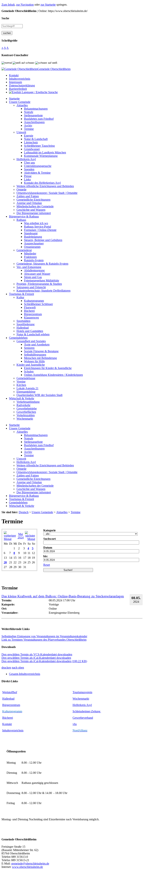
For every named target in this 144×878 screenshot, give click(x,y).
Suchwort (49, 538)
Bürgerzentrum (11, 705)
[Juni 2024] (30, 539)
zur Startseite (48, 4)
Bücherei (7, 717)
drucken (6, 667)
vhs (75, 724)
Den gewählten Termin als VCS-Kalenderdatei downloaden (37, 654)
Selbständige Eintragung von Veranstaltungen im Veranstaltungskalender (44, 636)
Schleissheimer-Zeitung (87, 711)
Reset (46, 564)
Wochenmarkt (81, 698)
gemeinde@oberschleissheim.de (30, 863)
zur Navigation (25, 4)
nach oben (18, 667)
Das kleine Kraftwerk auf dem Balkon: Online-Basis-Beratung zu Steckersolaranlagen (63, 596)
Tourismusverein (82, 692)
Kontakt (7, 724)
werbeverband (84, 717)
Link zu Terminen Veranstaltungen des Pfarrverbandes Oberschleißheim (44, 639)
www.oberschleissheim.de (27, 866)
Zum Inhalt (8, 4)
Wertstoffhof (9, 692)
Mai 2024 (21, 535)
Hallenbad (8, 698)
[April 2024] (10, 539)
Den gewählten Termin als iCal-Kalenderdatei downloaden (36, 657)
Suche (5, 18)
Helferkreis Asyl (82, 705)
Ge (74, 717)
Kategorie (49, 530)
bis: (45, 556)
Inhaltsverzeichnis (12, 730)
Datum (47, 547)
